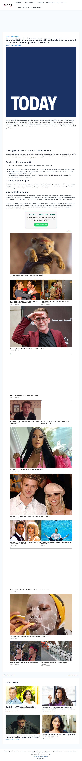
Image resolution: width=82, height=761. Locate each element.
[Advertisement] (41, 140)
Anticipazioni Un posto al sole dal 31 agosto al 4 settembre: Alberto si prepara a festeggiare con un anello (20, 708)
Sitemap (46, 756)
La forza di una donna (29, 2)
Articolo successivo (73, 675)
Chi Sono (35, 756)
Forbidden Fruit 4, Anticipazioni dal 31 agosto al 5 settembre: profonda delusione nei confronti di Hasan (58, 708)
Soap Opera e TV (9, 710)
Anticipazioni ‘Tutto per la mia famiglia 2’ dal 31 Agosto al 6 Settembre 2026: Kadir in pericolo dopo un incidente (22, 736)
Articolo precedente (9, 675)
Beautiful (18, 2)
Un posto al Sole (61, 2)
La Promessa (40, 2)
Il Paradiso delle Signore (22, 7)
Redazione (40, 756)
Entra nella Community (41, 224)
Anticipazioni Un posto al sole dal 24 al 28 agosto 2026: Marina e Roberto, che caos (58, 735)
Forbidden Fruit (50, 2)
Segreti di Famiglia (36, 7)
